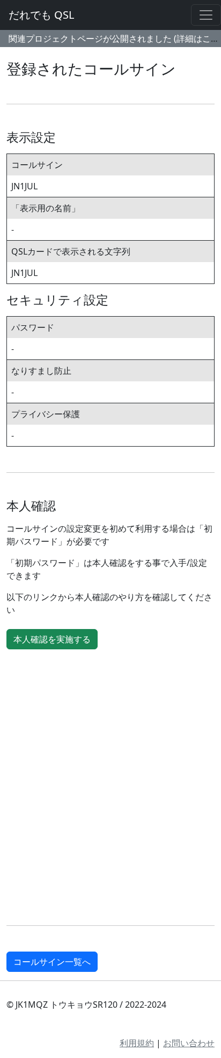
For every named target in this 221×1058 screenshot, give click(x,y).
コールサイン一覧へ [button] (52, 962)
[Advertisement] (110, 789)
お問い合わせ (189, 1043)
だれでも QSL (41, 14)
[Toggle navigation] (206, 15)
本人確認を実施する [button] (52, 639)
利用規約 (137, 1043)
